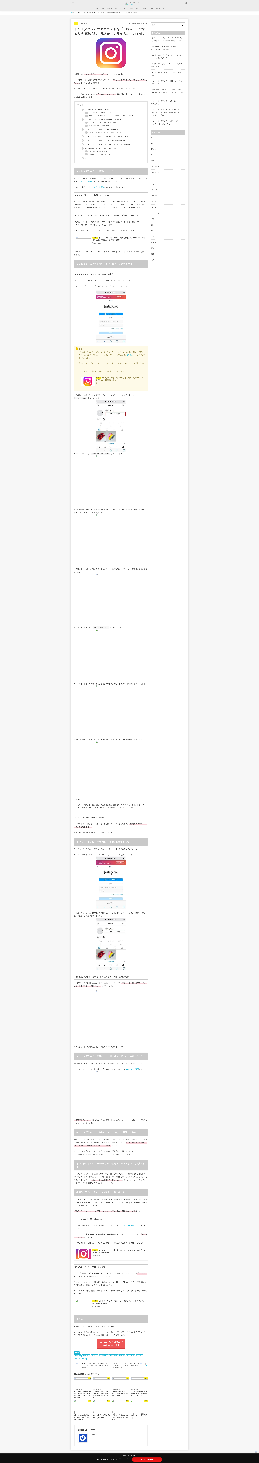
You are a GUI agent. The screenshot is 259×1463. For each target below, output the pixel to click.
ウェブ (153, 160)
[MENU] (73, 3)
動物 (152, 225)
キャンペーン (156, 172)
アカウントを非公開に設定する (97, 151)
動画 (152, 8)
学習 (152, 236)
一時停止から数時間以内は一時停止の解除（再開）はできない (106, 132)
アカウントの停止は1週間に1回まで (98, 125)
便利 (132, 8)
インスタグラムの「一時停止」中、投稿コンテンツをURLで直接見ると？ (107, 144)
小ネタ (153, 242)
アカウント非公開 (128, 1225)
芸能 (152, 254)
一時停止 (140, 1355)
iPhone (109, 8)
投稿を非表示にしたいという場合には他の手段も (99, 148)
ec (152, 143)
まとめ (85, 158)
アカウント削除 (86, 181)
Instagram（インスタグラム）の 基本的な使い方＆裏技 (111, 1343)
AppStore (87, 1355)
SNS (115, 8)
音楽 (103, 8)
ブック (153, 201)
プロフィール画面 (132, 1069)
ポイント (154, 207)
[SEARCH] (186, 3)
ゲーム (153, 178)
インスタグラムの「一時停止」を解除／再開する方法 (100, 129)
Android (78, 1355)
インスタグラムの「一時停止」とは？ (95, 109)
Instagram (114, 1355)
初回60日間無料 (146, 1459)
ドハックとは (160, 8)
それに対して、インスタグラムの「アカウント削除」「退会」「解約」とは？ (111, 115)
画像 (137, 8)
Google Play (104, 1355)
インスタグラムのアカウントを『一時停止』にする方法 (101, 119)
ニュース (154, 190)
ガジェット (155, 166)
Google (95, 1355)
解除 (84, 1359)
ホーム (97, 8)
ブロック (142, 1273)
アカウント (131, 1355)
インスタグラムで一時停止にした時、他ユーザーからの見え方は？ (105, 136)
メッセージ (144, 8)
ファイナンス (124, 8)
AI (152, 137)
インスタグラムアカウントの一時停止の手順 (101, 122)
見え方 (78, 1359)
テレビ (153, 184)
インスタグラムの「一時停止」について (99, 112)
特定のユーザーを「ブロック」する (98, 154)
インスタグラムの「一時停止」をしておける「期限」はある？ (103, 140)
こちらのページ (132, 355)
